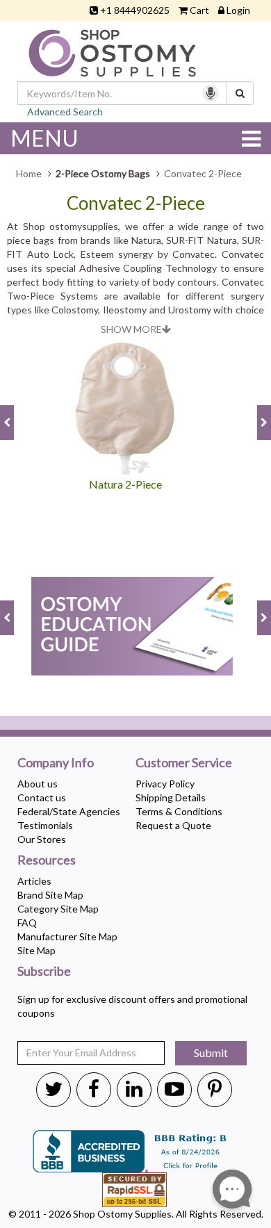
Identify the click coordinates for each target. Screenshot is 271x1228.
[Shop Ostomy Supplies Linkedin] (134, 1088)
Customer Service (184, 763)
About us (37, 783)
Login (238, 10)
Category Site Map (58, 909)
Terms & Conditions (179, 811)
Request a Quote (173, 825)
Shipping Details (171, 797)
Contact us (41, 797)
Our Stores (41, 839)
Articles (34, 881)
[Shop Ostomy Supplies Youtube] (174, 1088)
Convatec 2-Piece (136, 203)
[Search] (240, 93)
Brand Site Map (50, 895)
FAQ (27, 922)
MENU (44, 138)
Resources (46, 860)
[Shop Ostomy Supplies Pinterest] (214, 1088)
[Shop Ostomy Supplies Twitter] (53, 1088)
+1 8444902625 (135, 10)
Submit (211, 1052)
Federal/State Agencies (68, 811)
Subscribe (44, 972)
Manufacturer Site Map (67, 936)
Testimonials (45, 825)
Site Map (36, 950)
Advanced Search (65, 111)
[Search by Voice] (210, 93)
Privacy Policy (165, 783)
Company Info (55, 763)
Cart (199, 10)
